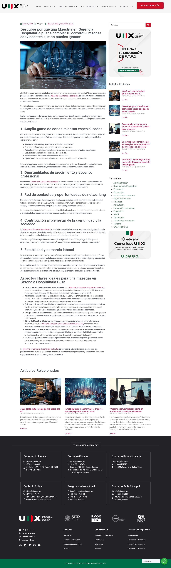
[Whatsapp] (20, 545)
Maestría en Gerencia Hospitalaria (44, 182)
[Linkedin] (29, 545)
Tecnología (118, 217)
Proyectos (118, 211)
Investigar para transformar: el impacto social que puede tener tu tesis (135, 109)
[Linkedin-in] (126, 256)
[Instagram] (129, 256)
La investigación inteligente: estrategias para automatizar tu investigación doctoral (136, 144)
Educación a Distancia (124, 195)
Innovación (64, 24)
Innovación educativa (123, 208)
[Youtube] (137, 256)
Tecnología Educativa (123, 220)
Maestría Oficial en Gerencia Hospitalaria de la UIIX (62, 324)
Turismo (117, 223)
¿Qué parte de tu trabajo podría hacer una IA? (133, 92)
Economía (118, 189)
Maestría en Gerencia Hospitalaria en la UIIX (87, 287)
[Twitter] (133, 256)
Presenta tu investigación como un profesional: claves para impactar (135, 126)
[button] (150, 5)
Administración (120, 183)
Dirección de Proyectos (124, 186)
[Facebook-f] (122, 256)
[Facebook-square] (25, 545)
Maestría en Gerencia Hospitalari (64, 96)
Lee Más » (125, 100)
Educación (118, 192)
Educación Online (53, 24)
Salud (71, 24)
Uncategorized (120, 227)
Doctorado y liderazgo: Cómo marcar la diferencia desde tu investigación (136, 162)
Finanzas (117, 202)
